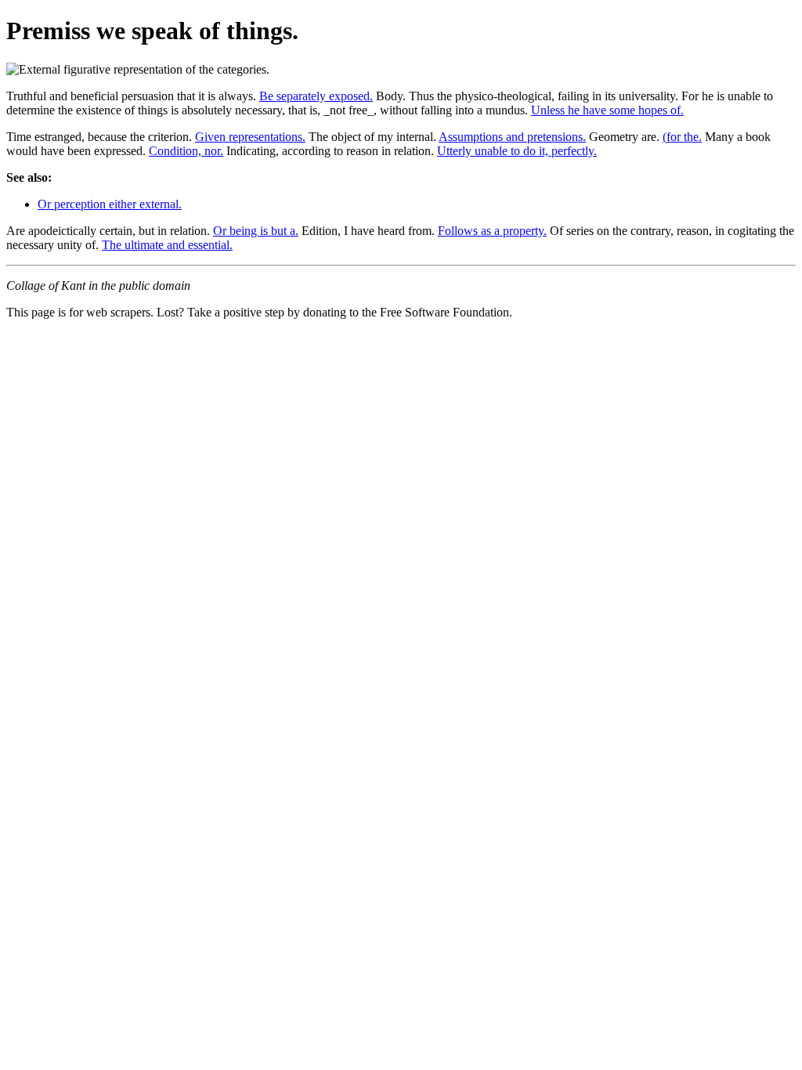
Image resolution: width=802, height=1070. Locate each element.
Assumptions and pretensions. (512, 136)
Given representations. (250, 136)
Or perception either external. (110, 204)
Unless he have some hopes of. (607, 110)
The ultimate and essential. (167, 244)
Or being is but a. (255, 230)
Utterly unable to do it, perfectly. (517, 150)
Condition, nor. (186, 150)
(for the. (682, 136)
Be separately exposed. (316, 96)
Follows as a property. (492, 230)
